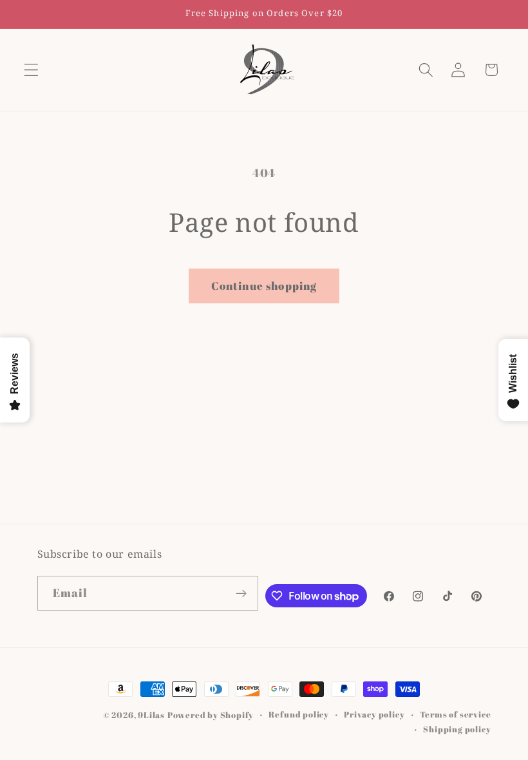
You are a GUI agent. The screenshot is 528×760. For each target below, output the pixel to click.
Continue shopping (264, 285)
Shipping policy (457, 729)
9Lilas (151, 715)
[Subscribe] (241, 593)
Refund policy (298, 714)
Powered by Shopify (210, 715)
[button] (31, 69)
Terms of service (455, 714)
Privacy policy (374, 714)
